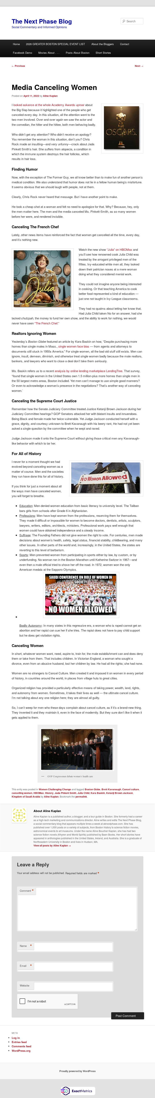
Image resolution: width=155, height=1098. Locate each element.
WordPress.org (21, 1051)
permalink (81, 796)
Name (26, 946)
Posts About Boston (77, 53)
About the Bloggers (102, 44)
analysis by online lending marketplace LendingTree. (89, 371)
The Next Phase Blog (42, 21)
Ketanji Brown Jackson (119, 793)
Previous (18, 66)
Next (139, 66)
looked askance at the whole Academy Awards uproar (48, 105)
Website (24, 985)
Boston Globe (92, 789)
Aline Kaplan (50, 96)
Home (16, 44)
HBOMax (39, 793)
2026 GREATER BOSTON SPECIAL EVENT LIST (55, 44)
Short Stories (103, 53)
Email (26, 966)
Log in (16, 1038)
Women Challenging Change (55, 789)
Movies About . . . (48, 53)
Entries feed (19, 1042)
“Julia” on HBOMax (119, 249)
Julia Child (83, 793)
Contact (124, 44)
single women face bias (73, 346)
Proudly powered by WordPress (77, 1071)
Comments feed (21, 1046)
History (49, 793)
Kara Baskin (98, 793)
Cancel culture (130, 789)
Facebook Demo (22, 53)
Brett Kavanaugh (111, 789)
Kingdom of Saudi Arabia (26, 796)
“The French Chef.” (47, 323)
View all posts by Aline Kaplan (52, 845)
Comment (27, 890)
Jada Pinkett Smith (65, 793)
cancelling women (22, 793)
